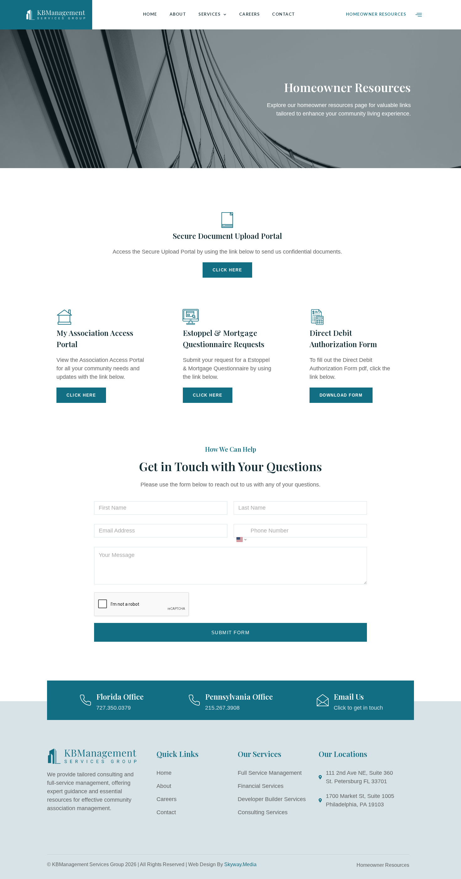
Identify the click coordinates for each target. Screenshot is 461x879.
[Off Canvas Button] (419, 15)
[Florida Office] (85, 700)
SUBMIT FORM (230, 632)
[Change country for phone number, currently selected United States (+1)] (241, 539)
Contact (283, 15)
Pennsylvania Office (239, 696)
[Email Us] (322, 700)
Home (150, 15)
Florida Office (120, 696)
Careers (249, 15)
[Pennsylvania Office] (194, 700)
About (178, 15)
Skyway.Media (240, 864)
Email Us (349, 696)
